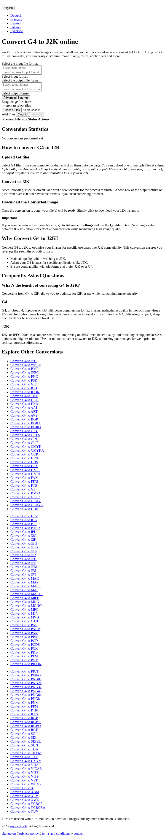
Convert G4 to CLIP (24, 442)
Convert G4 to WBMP (26, 784)
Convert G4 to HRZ (24, 516)
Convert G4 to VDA (24, 765)
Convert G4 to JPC (23, 559)
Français (16, 19)
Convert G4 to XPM (24, 796)
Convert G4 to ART (24, 411)
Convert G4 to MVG (24, 617)
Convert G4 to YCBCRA (27, 807)
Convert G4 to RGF (24, 730)
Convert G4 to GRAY (25, 501)
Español (15, 23)
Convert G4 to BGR (24, 419)
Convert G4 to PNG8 (25, 698)
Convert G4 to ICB (23, 520)
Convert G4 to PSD (23, 380)
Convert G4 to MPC (24, 609)
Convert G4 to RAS (24, 714)
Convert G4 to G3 (22, 489)
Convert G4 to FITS (24, 481)
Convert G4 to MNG (24, 602)
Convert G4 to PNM (24, 702)
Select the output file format (20, 80)
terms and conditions (56, 833)
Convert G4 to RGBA (25, 722)
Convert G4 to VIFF (24, 772)
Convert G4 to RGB (24, 718)
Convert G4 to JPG (23, 361)
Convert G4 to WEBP (25, 365)
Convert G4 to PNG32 (26, 687)
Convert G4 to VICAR (26, 768)
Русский (16, 31)
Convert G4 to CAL (24, 431)
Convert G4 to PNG (24, 376)
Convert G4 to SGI (23, 733)
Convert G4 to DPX (24, 466)
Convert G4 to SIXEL (25, 741)
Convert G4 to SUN (24, 745)
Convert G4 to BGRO (25, 427)
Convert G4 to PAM (24, 633)
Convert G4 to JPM (23, 567)
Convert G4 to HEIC (24, 400)
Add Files (9, 114)
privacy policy (29, 833)
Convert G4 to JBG (23, 543)
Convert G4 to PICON (26, 664)
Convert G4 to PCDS (25, 644)
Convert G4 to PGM (24, 660)
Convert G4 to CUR (24, 454)
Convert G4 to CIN (23, 439)
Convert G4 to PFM (24, 656)
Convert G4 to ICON (25, 392)
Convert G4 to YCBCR (26, 803)
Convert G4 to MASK (25, 586)
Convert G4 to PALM (25, 629)
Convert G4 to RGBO (25, 726)
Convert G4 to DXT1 (25, 470)
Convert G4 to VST (24, 780)
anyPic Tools (18, 826)
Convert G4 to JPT (23, 574)
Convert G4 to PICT (24, 671)
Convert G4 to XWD (24, 800)
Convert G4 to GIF (23, 384)
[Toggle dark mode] (3, 4)
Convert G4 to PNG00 (26, 679)
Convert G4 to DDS (24, 462)
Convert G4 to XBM (24, 792)
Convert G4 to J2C (23, 535)
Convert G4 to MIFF (24, 598)
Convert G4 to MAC (24, 578)
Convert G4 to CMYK (26, 446)
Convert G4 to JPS (23, 570)
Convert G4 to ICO (23, 388)
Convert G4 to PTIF (24, 710)
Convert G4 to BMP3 (25, 493)
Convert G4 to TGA (24, 749)
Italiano (15, 27)
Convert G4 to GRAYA (26, 505)
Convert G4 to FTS (23, 485)
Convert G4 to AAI (23, 407)
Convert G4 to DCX (24, 458)
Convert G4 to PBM (24, 637)
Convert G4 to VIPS (24, 776)
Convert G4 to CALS (25, 435)
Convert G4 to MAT (24, 590)
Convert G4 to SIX (23, 737)
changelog (9, 833)
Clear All (23, 114)
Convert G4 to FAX (24, 477)
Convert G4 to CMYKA (27, 450)
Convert (37, 114)
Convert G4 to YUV (24, 811)
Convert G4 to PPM (24, 706)
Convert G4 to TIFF (24, 396)
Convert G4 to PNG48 (26, 691)
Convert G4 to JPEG (24, 372)
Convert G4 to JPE (23, 563)
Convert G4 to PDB (24, 652)
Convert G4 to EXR (24, 404)
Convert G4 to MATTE (26, 594)
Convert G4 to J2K (23, 539)
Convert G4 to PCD (24, 640)
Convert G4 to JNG (23, 551)
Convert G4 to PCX (24, 648)
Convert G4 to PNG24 (26, 683)
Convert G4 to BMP (24, 369)
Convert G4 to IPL (23, 532)
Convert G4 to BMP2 (25, 528)
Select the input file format (20, 63)
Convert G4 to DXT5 (25, 474)
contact (78, 833)
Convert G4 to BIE (23, 524)
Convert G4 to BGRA (25, 423)
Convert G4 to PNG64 (26, 695)
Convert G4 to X (22, 788)
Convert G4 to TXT (24, 757)
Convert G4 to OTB (24, 621)
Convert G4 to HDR (24, 509)
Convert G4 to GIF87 (25, 497)
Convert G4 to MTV (24, 613)
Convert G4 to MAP (24, 582)
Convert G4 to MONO (26, 605)
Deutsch (16, 15)
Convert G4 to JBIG (24, 547)
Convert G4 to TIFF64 (26, 753)
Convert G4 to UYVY (25, 761)
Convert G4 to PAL (23, 625)
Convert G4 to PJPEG (25, 675)
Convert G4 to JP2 (23, 555)
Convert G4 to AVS (23, 415)
